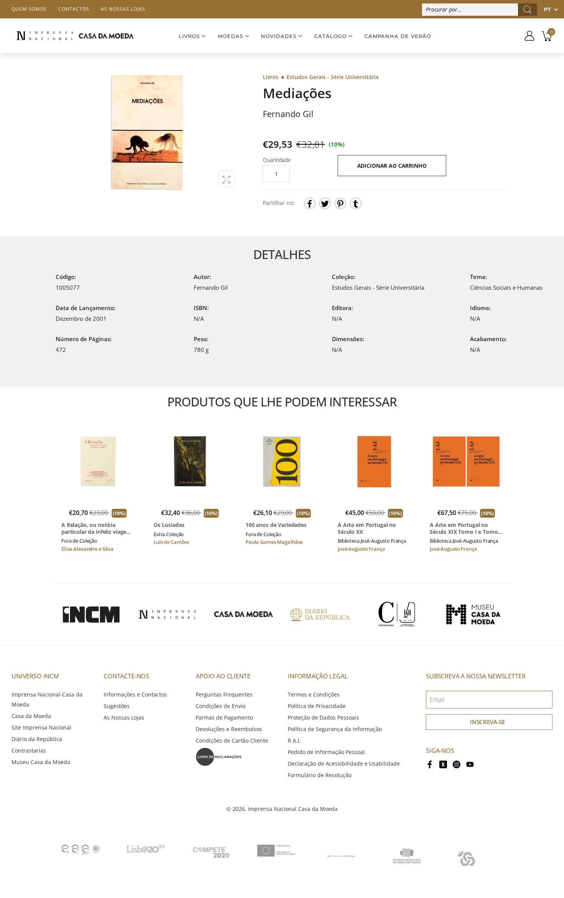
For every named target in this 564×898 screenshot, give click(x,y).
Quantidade (277, 159)
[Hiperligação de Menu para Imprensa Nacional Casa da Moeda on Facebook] (430, 763)
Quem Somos (29, 9)
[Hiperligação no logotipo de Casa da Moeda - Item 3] (243, 614)
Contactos (73, 9)
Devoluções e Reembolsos (229, 729)
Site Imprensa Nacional (41, 727)
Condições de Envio (221, 706)
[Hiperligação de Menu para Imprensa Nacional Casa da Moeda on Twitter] (443, 763)
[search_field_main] (527, 9)
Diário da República (37, 739)
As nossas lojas (123, 9)
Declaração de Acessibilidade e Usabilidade (344, 763)
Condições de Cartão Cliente (232, 740)
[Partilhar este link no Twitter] (325, 203)
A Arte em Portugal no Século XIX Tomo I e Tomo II (464, 528)
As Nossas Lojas (124, 717)
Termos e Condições (314, 694)
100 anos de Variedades (276, 525)
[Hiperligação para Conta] (526, 35)
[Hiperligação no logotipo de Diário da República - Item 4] (320, 614)
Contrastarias (29, 750)
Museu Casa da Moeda (41, 762)
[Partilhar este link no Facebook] (309, 203)
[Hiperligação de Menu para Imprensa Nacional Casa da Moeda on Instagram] (456, 763)
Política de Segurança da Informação (335, 729)
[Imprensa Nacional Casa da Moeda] (75, 35)
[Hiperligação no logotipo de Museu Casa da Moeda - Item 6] (473, 614)
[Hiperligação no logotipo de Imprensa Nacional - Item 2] (167, 614)
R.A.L (294, 740)
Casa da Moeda (31, 716)
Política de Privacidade (317, 706)
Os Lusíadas (168, 525)
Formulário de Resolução (319, 775)
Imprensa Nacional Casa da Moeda (293, 808)
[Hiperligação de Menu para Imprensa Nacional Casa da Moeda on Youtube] (470, 763)
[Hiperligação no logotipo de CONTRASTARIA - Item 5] (396, 614)
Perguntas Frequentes (224, 694)
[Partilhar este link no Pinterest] (340, 203)
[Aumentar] (226, 179)
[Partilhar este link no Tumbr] (355, 203)
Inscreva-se (487, 722)
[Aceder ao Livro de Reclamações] (219, 756)
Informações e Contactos (135, 694)
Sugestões (117, 706)
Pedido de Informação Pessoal (326, 752)
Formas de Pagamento (224, 717)
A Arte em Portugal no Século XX (367, 528)
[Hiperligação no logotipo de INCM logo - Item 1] (91, 614)
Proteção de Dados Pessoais (323, 717)
